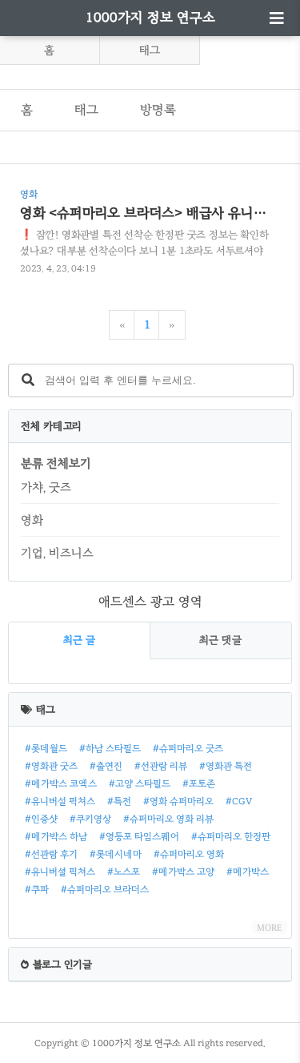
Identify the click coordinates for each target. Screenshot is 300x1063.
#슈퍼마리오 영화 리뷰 (168, 818)
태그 (149, 50)
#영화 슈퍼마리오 (178, 801)
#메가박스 (247, 871)
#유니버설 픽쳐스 (60, 801)
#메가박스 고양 (183, 871)
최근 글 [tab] (79, 640)
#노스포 (123, 871)
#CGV (239, 801)
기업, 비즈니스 (57, 553)
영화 (32, 520)
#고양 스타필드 (139, 783)
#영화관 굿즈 (51, 765)
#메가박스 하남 (56, 836)
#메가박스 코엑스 (61, 783)
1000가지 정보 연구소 (150, 17)
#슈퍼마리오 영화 (189, 854)
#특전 (119, 801)
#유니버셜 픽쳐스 (60, 871)
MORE (269, 927)
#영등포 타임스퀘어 (139, 836)
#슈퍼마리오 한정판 (230, 836)
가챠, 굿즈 (46, 487)
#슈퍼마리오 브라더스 (105, 889)
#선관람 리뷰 (160, 765)
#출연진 (106, 765)
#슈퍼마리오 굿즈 (188, 748)
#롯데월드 (46, 748)
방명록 (158, 109)
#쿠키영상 (90, 818)
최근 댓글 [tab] (220, 640)
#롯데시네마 (116, 854)
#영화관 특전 (225, 765)
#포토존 (198, 783)
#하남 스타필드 (110, 748)
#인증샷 (41, 818)
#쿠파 (37, 889)
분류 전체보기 (56, 463)
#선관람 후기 (51, 854)
